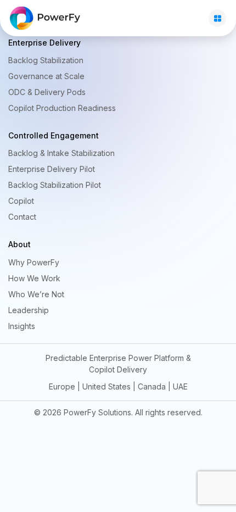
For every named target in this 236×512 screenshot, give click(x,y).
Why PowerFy (33, 262)
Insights (21, 326)
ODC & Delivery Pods (47, 92)
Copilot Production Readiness (62, 108)
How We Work (34, 278)
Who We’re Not (36, 294)
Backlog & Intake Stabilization (61, 153)
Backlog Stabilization (45, 60)
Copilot (21, 200)
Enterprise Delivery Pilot (51, 169)
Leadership (28, 310)
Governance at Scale (46, 76)
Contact (22, 216)
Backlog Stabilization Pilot (54, 185)
